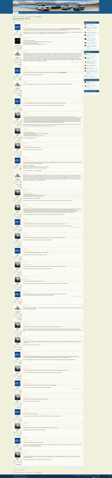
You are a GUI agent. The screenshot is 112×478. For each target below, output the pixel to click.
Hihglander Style (17, 475)
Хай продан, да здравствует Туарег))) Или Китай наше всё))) (92, 28)
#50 (82, 305)
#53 (82, 352)
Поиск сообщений (23, 14)
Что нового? (27, 12)
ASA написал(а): (26, 145)
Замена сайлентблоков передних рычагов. (91, 39)
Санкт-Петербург (19, 62)
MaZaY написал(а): (27, 130)
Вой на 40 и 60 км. (90, 75)
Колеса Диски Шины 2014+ (91, 42)
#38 (82, 128)
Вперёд (25, 22)
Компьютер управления (91, 65)
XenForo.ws (25, 477)
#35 (82, 82)
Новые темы (88, 52)
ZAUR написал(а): (27, 27)
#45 (82, 233)
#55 (82, 380)
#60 (82, 452)
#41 (82, 173)
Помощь (95, 475)
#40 (82, 158)
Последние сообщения (90, 22)
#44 (82, 219)
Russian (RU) (23, 475)
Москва (20, 34)
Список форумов (16, 14)
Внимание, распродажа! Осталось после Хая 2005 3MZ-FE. (91, 46)
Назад (15, 22)
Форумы (16, 12)
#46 (82, 248)
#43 (82, 204)
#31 (82, 24)
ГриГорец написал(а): (28, 70)
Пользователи (35, 12)
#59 (82, 438)
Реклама (21, 12)
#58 (82, 423)
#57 (82, 409)
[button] (30, 13)
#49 (82, 291)
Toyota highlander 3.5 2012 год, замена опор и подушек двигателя (92, 72)
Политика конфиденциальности (87, 475)
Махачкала (20, 123)
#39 (82, 143)
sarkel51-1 (15, 20)
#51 (82, 322)
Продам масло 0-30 (90, 68)
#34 (82, 68)
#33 (82, 51)
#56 (82, 394)
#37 (82, 112)
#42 (82, 189)
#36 (82, 98)
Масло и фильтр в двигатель (92, 32)
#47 (82, 262)
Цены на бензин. (89, 24)
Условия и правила (77, 475)
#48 (82, 277)
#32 (82, 38)
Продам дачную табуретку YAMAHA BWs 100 (91, 62)
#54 (82, 366)
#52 (82, 337)
